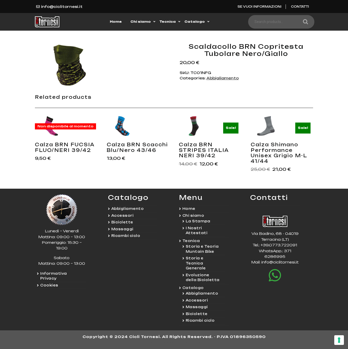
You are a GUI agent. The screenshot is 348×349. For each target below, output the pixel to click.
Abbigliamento (222, 78)
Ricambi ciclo (125, 236)
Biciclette (122, 222)
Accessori (122, 215)
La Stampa (198, 221)
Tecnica (167, 21)
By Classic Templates (174, 342)
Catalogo (194, 21)
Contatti (300, 6)
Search (304, 21)
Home (116, 21)
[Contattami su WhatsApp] (275, 275)
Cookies (49, 285)
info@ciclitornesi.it (62, 6)
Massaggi (122, 229)
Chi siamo (140, 21)
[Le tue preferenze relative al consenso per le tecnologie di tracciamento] (339, 340)
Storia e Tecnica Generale (196, 263)
